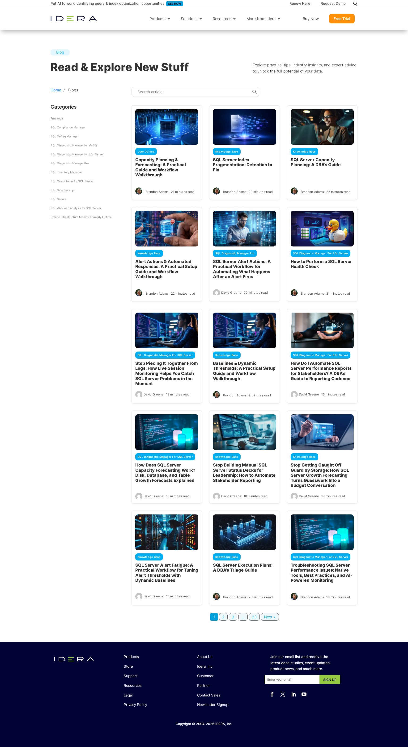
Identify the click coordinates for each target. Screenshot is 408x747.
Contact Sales (208, 695)
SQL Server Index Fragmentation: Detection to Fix (242, 164)
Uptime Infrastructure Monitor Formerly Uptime (81, 217)
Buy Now (311, 18)
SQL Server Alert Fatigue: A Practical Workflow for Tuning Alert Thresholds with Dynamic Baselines (166, 573)
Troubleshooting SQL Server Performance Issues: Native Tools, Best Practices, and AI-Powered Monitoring (321, 573)
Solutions (189, 18)
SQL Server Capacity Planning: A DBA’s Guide (316, 162)
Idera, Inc (204, 666)
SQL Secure (58, 199)
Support (130, 676)
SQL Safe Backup (62, 190)
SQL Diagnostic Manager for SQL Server (77, 154)
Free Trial (342, 18)
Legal (128, 695)
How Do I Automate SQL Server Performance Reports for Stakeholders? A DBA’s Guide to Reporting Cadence (321, 371)
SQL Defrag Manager (64, 136)
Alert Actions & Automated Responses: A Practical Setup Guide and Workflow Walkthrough (166, 269)
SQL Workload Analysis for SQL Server (76, 208)
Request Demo (333, 4)
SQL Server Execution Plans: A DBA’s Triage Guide (242, 568)
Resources (222, 18)
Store (128, 666)
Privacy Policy (135, 704)
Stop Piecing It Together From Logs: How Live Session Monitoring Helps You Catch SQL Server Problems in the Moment (166, 373)
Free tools (57, 118)
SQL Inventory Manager (66, 172)
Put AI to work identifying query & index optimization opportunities (107, 3)
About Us (204, 656)
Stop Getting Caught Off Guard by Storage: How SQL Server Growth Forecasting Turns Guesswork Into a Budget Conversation (320, 475)
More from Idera (261, 18)
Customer (205, 676)
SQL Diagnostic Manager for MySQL (74, 145)
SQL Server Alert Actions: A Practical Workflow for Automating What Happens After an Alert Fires (242, 269)
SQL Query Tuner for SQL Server (72, 181)
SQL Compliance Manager (68, 127)
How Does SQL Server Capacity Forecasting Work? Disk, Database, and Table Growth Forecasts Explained (165, 473)
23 (254, 617)
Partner (203, 685)
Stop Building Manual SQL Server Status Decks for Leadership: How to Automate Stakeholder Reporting (244, 473)
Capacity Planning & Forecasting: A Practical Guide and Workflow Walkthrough (160, 167)
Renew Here (299, 4)
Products (157, 18)
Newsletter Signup (212, 704)
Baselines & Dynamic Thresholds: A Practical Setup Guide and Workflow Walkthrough (244, 371)
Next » (270, 617)
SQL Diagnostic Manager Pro (70, 163)
